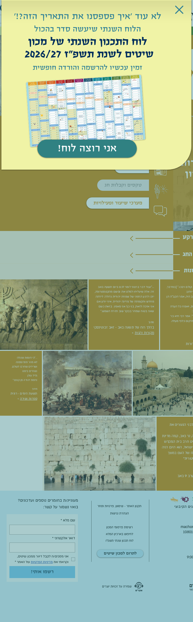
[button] (179, 10)
